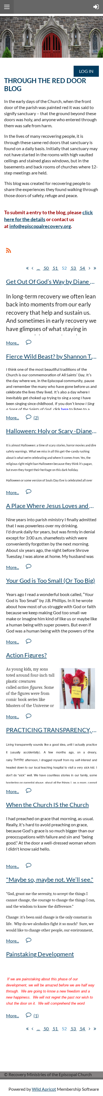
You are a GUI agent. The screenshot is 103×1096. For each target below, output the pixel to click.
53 (73, 268)
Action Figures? (26, 655)
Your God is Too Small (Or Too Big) (50, 580)
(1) (36, 1015)
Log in (86, 71)
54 (82, 268)
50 (46, 268)
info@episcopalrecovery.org (40, 226)
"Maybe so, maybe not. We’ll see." (49, 879)
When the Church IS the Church (47, 804)
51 (55, 268)
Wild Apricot (44, 1089)
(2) (36, 417)
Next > (89, 268)
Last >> (95, 268)
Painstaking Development (40, 954)
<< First (27, 268)
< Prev (32, 268)
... (38, 268)
